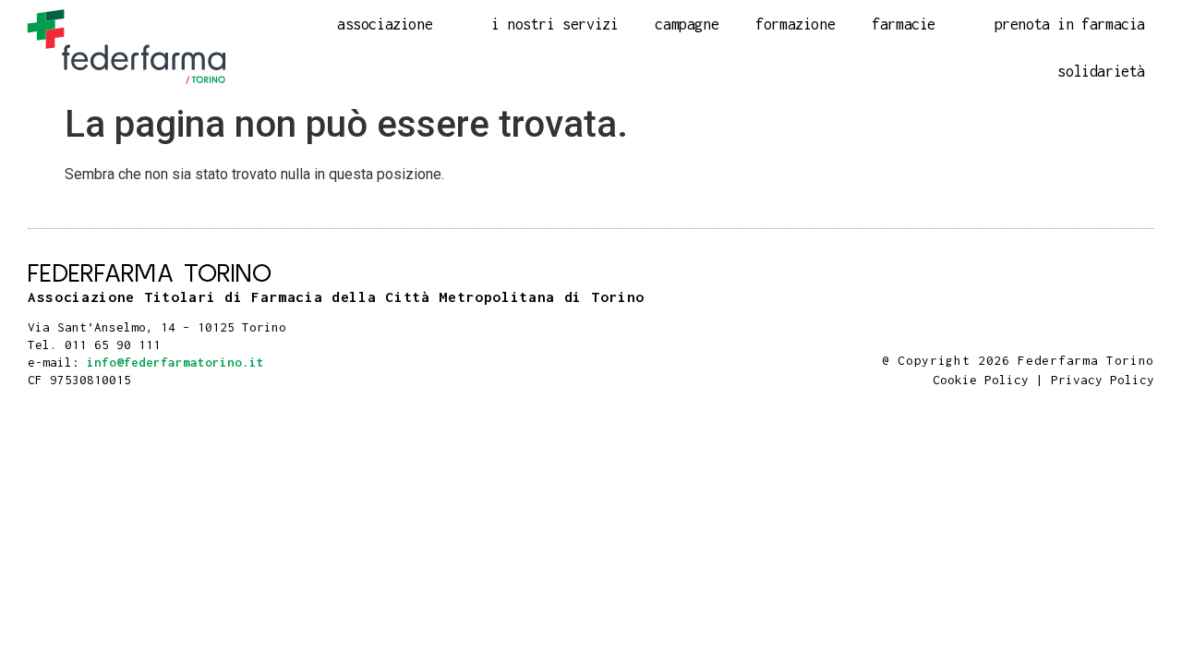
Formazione (795, 24)
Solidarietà (1101, 71)
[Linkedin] (1145, 338)
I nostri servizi (555, 24)
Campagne (686, 24)
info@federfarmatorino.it (175, 362)
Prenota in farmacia (1070, 24)
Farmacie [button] (903, 24)
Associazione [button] (384, 24)
